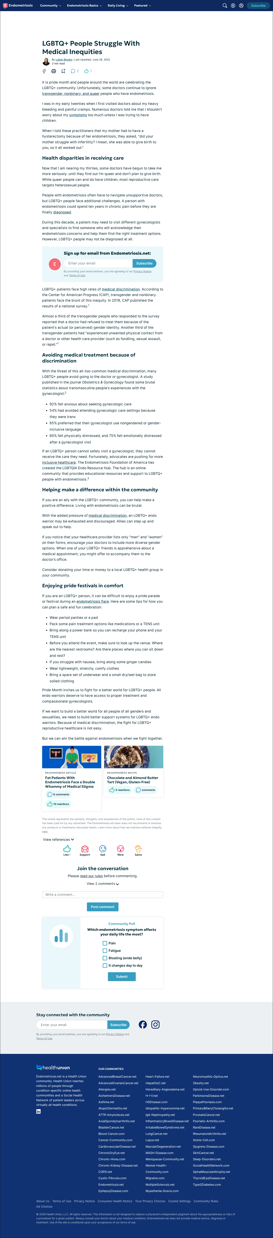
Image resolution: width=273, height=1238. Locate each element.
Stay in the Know (174, 1192)
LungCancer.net (157, 1134)
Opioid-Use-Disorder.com (211, 1089)
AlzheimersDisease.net (114, 1095)
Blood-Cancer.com (111, 1134)
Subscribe (144, 263)
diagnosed (62, 212)
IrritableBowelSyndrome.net (165, 1127)
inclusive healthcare (59, 462)
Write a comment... (60, 894)
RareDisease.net (204, 1127)
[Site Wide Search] (225, 5)
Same (136, 850)
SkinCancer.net (203, 1153)
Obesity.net (201, 1083)
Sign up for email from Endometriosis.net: (107, 253)
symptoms (78, 115)
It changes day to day (125, 965)
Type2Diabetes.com (207, 1184)
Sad (100, 850)
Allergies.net (107, 1089)
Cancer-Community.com (115, 1140)
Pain (112, 943)
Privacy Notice (236, 1219)
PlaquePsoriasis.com (207, 1102)
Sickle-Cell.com (204, 1140)
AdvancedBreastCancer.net (117, 1076)
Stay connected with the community (73, 1014)
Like (65, 850)
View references (57, 839)
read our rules (91, 876)
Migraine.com (155, 1178)
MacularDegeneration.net (163, 1146)
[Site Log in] (241, 5)
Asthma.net (106, 1102)
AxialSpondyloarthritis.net (116, 1121)
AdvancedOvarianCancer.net (118, 1083)
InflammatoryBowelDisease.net (167, 1121)
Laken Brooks (64, 59)
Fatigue (115, 951)
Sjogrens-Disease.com (208, 1146)
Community (49, 5)
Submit (122, 977)
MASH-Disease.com (159, 1153)
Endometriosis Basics (82, 5)
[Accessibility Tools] (233, 5)
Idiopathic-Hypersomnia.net (165, 1108)
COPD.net (105, 1172)
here (45, 831)
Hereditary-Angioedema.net (165, 1089)
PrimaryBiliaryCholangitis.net (213, 1108)
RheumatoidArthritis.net (209, 1134)
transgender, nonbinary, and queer (71, 94)
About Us (42, 1201)
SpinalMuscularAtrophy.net (211, 1172)
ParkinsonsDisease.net (208, 1095)
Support (83, 850)
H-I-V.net (152, 1095)
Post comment (102, 907)
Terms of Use (77, 275)
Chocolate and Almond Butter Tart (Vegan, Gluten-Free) (132, 779)
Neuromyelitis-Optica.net (210, 1076)
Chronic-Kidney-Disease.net (118, 1165)
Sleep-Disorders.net (207, 1159)
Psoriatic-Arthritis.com (209, 1121)
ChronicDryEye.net (111, 1153)
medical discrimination (121, 289)
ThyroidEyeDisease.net (209, 1178)
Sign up (252, 1209)
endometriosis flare (93, 601)
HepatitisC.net (156, 1083)
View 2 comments (101, 884)
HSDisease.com (157, 1102)
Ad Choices (44, 1206)
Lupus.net (152, 1140)
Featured (140, 5)
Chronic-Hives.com (111, 1159)
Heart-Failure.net (157, 1076)
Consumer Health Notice (115, 1201)
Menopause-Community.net (165, 1159)
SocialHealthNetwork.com (211, 1165)
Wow (118, 850)
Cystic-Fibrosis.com (112, 1178)
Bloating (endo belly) (125, 958)
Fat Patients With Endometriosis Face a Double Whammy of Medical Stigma (70, 782)
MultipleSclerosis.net (160, 1184)
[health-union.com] (53, 1068)
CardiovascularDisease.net (117, 1146)
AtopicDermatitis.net (112, 1108)
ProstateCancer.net (206, 1115)
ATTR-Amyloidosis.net (113, 1115)
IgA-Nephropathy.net (160, 1115)
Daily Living (116, 5)
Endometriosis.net (111, 1184)
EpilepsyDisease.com (113, 1191)
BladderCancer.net (111, 1127)
